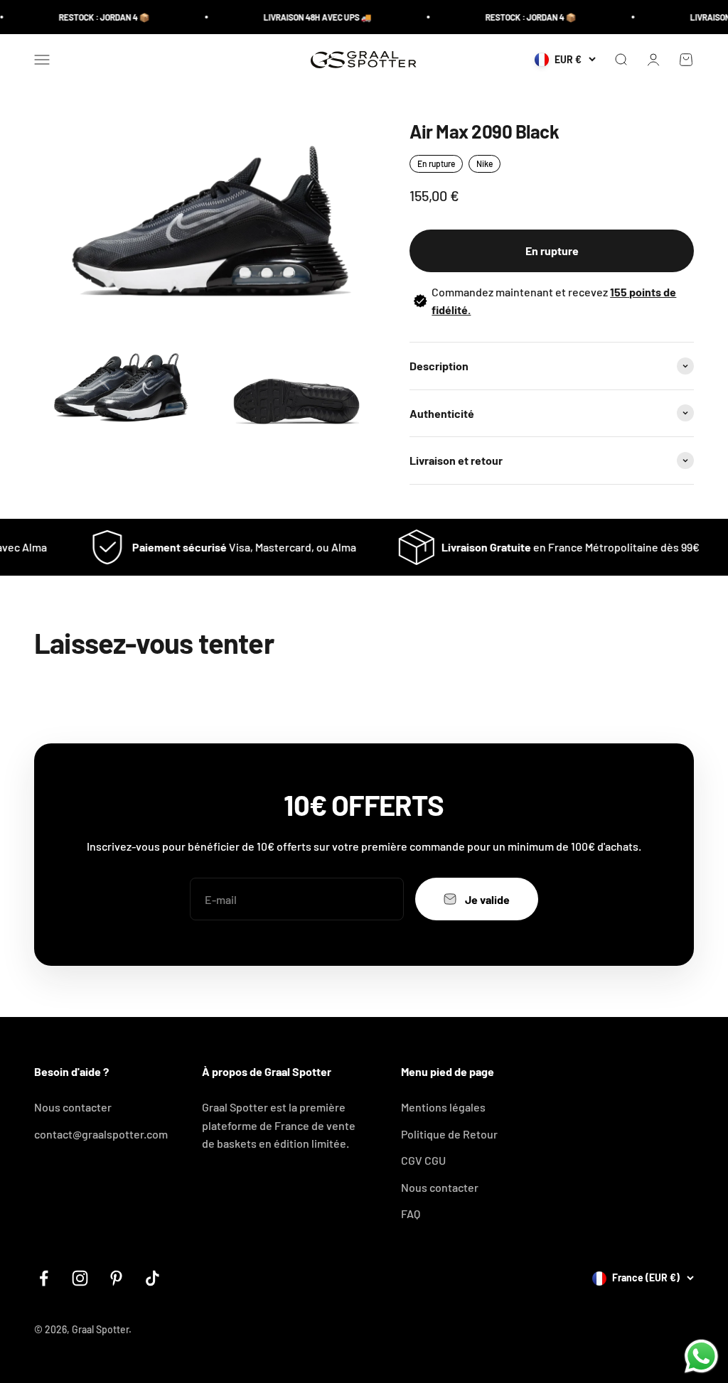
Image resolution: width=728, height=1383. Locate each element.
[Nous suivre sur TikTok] (152, 1278)
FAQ (410, 1213)
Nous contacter (73, 1107)
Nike (484, 163)
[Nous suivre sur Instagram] (80, 1278)
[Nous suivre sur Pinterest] (116, 1278)
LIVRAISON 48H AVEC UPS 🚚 (307, 17)
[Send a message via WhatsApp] (701, 1356)
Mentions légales (443, 1107)
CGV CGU (423, 1160)
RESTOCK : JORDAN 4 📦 (93, 17)
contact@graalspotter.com (101, 1134)
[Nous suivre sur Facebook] (43, 1278)
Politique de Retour (449, 1134)
